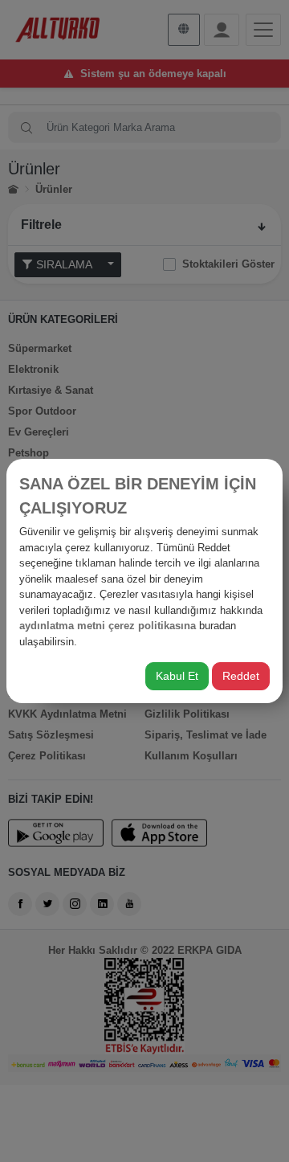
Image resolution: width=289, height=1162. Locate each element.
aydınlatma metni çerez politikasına (107, 626)
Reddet (240, 675)
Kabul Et (177, 675)
